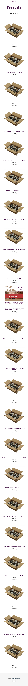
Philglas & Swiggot (16, 678)
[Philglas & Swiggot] (14, 1)
